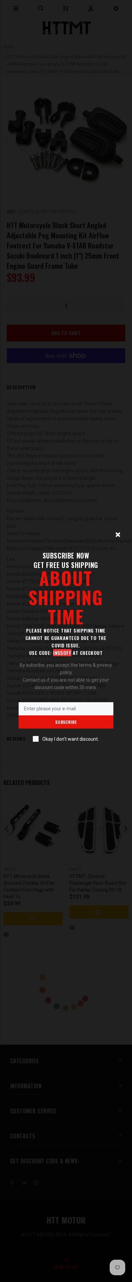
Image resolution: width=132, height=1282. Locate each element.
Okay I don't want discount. (70, 739)
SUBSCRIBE (65, 722)
